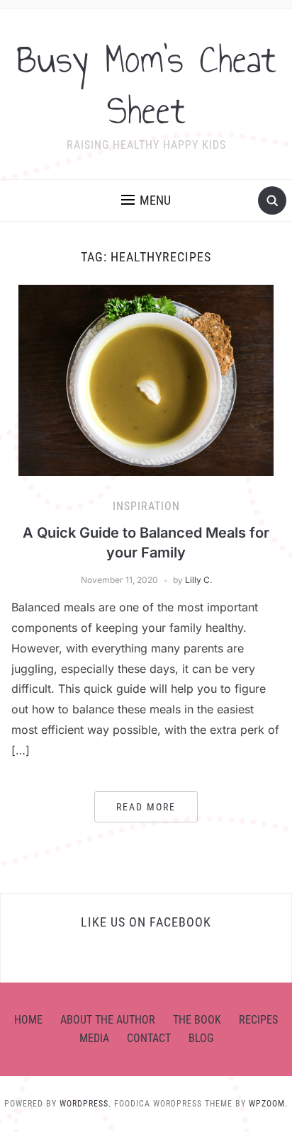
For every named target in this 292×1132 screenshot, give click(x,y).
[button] (146, 200)
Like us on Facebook (146, 922)
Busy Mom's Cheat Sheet (146, 85)
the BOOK (197, 1019)
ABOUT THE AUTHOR (107, 1019)
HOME (28, 1019)
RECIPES (258, 1019)
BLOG (201, 1038)
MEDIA (94, 1038)
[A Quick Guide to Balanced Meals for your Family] (146, 380)
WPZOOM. (268, 1104)
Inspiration (146, 506)
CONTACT (149, 1038)
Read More (146, 807)
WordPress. (85, 1104)
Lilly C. (198, 580)
